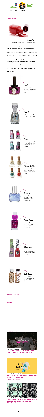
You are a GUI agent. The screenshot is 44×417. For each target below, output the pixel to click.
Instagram (23, 10)
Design (15, 294)
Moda (18, 294)
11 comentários (14, 354)
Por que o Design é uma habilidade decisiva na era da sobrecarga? (22, 376)
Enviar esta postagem (16, 292)
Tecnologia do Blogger (22, 411)
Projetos (11, 10)
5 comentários (14, 405)
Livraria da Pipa (17, 10)
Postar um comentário (16, 379)
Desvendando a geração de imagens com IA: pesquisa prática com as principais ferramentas (22, 401)
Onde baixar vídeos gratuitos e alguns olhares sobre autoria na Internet (21, 352)
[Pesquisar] (36, 3)
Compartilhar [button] (9, 292)
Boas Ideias (11, 294)
